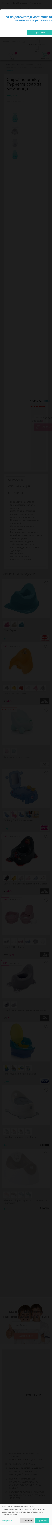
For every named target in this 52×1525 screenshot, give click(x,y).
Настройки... (7, 1520)
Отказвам (27, 1520)
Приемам (42, 1520)
